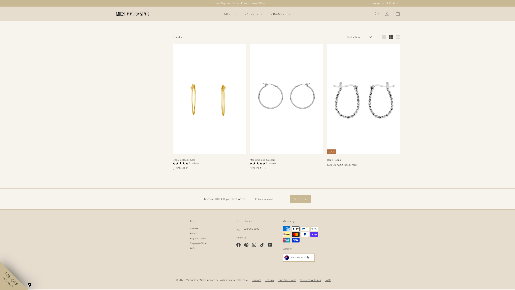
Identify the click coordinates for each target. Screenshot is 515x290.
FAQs (192, 248)
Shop (229, 14)
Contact (194, 228)
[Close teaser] (29, 285)
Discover (279, 14)
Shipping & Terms (198, 243)
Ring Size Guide (198, 238)
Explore (252, 14)
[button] (181, 163)
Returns (194, 233)
